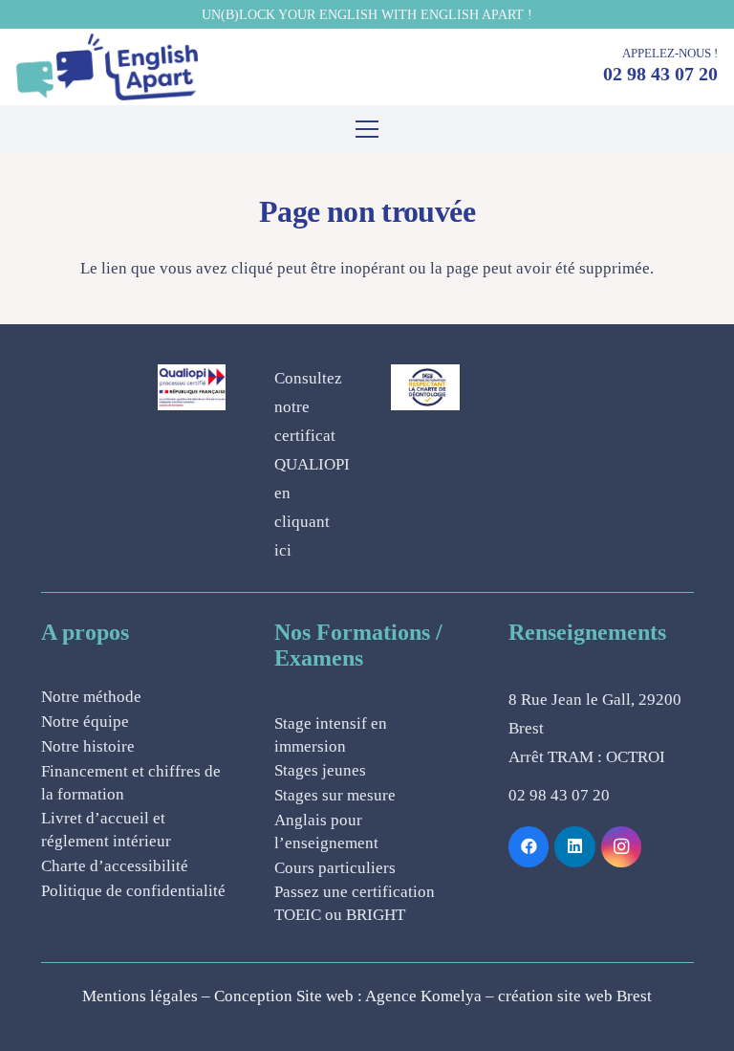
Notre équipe (85, 721)
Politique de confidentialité (133, 891)
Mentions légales (140, 996)
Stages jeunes (320, 770)
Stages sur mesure (335, 795)
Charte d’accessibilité (114, 866)
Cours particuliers (335, 868)
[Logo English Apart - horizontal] (107, 66)
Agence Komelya (423, 996)
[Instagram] (621, 846)
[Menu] (366, 129)
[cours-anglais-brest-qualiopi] (192, 387)
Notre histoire (88, 746)
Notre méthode (91, 697)
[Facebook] (529, 846)
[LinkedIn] (574, 846)
